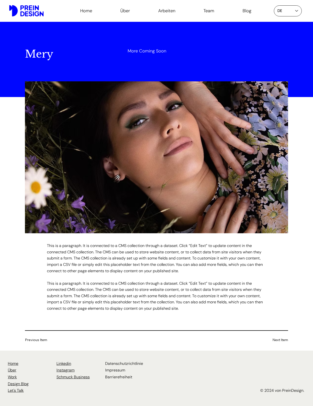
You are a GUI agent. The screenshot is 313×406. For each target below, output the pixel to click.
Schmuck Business (73, 377)
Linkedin (63, 363)
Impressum (115, 370)
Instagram (65, 370)
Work (12, 377)
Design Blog (18, 383)
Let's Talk (16, 390)
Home (13, 363)
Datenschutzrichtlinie (124, 363)
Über (12, 370)
